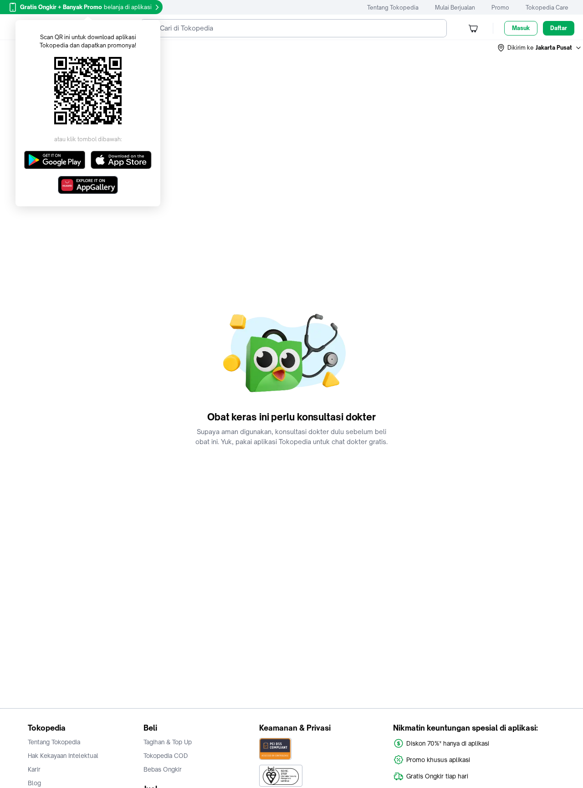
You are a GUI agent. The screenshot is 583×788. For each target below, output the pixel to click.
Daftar (558, 28)
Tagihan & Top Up (167, 742)
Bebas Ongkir (162, 769)
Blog (34, 783)
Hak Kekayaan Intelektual (63, 755)
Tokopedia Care (547, 7)
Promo (500, 7)
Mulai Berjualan (455, 7)
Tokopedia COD (165, 755)
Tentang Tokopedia (393, 7)
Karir (34, 769)
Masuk (521, 28)
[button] (539, 47)
